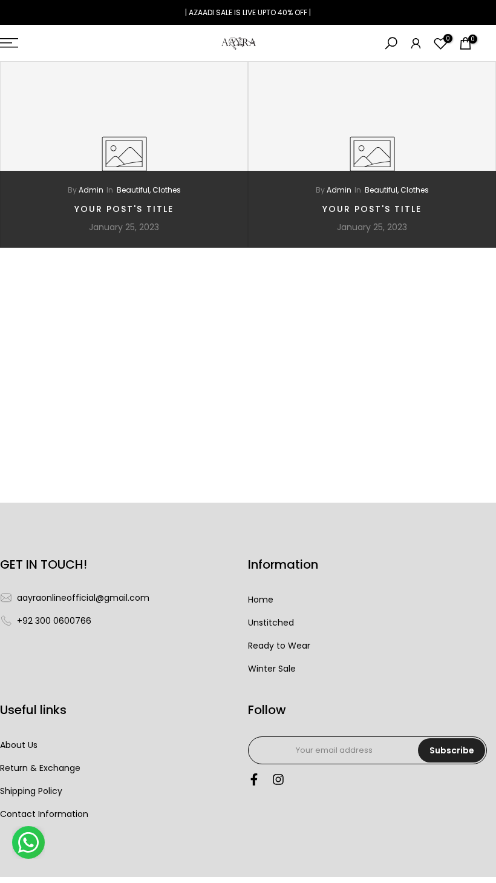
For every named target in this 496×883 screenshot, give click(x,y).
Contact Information (44, 814)
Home (260, 600)
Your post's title (124, 209)
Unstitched (271, 623)
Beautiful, (134, 190)
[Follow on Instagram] (278, 782)
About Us (19, 745)
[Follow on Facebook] (254, 782)
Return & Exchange (40, 768)
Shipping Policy (31, 791)
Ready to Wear (279, 646)
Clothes (166, 190)
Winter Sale (272, 669)
